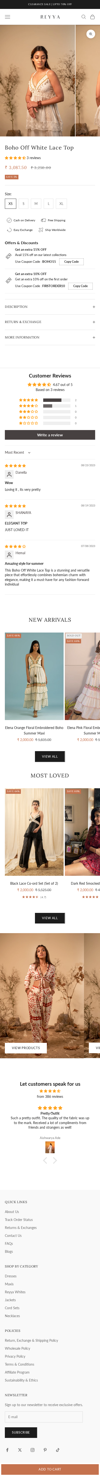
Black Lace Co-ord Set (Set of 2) (34, 883)
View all (50, 756)
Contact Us (13, 1235)
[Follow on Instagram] (32, 1450)
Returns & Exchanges (21, 1228)
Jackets (10, 1300)
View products (26, 1048)
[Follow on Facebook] (7, 1450)
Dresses (11, 1276)
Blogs (9, 1251)
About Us (12, 1212)
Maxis (9, 1284)
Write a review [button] (50, 434)
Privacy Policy (15, 1356)
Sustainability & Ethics (21, 1380)
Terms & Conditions (19, 1364)
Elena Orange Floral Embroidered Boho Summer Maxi (34, 730)
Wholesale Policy (17, 1348)
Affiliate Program (17, 1372)
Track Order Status (19, 1220)
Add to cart (50, 1469)
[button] (16, 158)
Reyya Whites (15, 1292)
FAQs (9, 1243)
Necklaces (12, 1316)
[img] (15, 466)
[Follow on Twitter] (19, 1450)
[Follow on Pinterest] (45, 1450)
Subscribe (21, 1432)
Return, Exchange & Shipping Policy (31, 1340)
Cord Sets (12, 1308)
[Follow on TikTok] (57, 1450)
